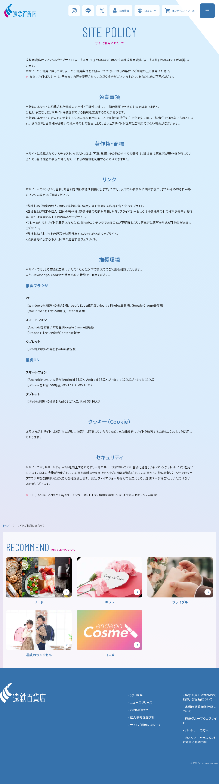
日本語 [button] (148, 10)
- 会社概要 (135, 695)
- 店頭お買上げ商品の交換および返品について (199, 697)
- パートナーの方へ (196, 730)
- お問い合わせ (138, 710)
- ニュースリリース (140, 702)
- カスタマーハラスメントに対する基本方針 (199, 739)
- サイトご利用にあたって (144, 725)
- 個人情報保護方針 (141, 717)
